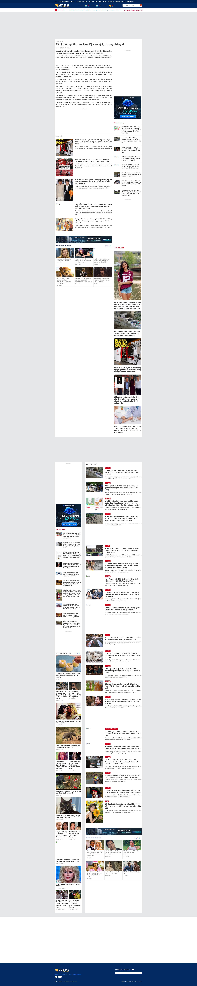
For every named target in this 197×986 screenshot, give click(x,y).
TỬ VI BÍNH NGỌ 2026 (63, 1)
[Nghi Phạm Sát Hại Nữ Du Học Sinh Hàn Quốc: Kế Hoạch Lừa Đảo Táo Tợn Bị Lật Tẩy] (117, 156)
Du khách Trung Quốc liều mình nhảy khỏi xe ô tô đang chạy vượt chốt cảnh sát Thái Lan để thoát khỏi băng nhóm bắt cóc (122, 566)
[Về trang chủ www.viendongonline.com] (62, 5)
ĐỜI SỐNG (84, 1)
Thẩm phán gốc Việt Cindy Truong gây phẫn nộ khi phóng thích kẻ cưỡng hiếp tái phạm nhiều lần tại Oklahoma (99, 10)
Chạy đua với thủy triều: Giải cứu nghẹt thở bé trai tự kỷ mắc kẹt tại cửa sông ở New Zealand (131, 174)
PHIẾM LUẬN (98, 1)
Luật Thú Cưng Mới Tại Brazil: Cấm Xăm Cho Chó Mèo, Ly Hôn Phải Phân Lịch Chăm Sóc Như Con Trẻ (122, 655)
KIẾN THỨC (111, 1)
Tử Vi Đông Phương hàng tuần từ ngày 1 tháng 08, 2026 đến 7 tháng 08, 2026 (71, 574)
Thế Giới (108, 467)
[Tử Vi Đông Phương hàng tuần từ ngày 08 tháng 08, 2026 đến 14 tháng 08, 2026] (59, 615)
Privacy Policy (64, 974)
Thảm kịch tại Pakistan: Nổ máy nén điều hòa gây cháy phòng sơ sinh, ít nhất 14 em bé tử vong (121, 488)
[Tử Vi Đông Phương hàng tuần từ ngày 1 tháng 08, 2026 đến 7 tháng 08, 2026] (59, 573)
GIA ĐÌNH (117, 1)
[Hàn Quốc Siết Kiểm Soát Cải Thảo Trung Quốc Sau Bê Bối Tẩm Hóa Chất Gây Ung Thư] (117, 164)
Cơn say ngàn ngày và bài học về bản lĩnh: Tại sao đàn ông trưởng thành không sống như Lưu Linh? (122, 671)
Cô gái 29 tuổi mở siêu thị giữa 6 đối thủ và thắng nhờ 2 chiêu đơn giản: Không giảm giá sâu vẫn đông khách (93, 221)
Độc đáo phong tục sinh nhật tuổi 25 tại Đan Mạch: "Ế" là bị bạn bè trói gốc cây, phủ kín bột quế (122, 686)
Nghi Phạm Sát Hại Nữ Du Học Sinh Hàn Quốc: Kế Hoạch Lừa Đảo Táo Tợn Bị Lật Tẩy (131, 158)
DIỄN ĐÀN (91, 1)
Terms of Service (72, 974)
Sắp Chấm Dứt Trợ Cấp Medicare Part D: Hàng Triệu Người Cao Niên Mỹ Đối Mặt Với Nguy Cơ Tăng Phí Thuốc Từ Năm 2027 (71, 625)
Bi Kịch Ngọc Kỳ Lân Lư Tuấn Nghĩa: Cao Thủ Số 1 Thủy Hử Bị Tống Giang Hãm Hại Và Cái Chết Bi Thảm (123, 701)
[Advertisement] (98, 26)
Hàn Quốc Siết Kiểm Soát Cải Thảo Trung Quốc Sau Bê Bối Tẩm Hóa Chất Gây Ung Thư (130, 166)
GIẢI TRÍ (123, 1)
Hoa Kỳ (107, 545)
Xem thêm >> (130, 1)
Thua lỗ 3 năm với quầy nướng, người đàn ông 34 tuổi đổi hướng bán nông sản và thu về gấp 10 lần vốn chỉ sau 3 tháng (93, 206)
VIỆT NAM (78, 1)
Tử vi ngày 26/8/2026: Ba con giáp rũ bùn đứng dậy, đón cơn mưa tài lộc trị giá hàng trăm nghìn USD (123, 806)
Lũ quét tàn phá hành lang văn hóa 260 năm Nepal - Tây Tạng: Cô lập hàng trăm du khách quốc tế (127, 333)
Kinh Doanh (59, 41)
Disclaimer (79, 974)
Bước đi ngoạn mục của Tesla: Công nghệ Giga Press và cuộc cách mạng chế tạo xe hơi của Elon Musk (93, 142)
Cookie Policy (57, 974)
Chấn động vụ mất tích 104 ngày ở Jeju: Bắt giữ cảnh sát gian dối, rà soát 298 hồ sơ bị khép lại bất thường (122, 594)
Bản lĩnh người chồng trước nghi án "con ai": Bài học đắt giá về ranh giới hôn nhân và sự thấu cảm (123, 733)
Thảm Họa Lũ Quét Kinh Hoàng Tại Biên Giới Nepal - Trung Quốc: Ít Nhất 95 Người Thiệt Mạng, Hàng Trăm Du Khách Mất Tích (121, 518)
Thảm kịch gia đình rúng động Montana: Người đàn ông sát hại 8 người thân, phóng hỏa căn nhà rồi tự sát (122, 550)
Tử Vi (107, 801)
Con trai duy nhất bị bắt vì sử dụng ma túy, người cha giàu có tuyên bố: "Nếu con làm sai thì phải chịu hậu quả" (93, 182)
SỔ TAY (105, 1)
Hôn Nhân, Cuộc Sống (111, 728)
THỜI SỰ (72, 1)
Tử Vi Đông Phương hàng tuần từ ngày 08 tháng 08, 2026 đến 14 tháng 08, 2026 (71, 615)
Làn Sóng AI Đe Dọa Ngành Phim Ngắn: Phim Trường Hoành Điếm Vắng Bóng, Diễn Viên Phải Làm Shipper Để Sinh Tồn (122, 762)
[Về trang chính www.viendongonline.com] (56, 1)
